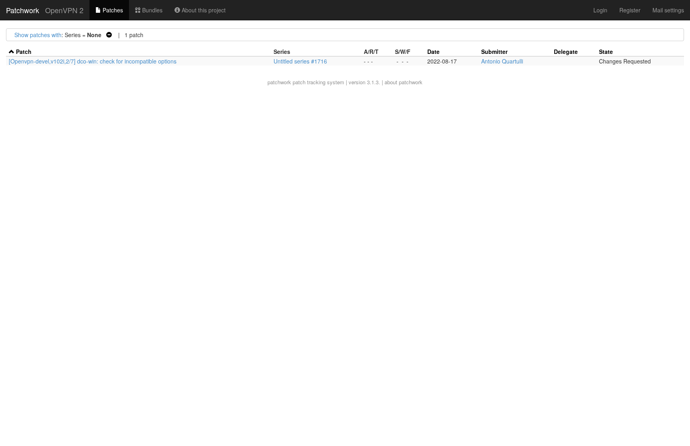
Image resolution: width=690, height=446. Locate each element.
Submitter (494, 52)
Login (600, 10)
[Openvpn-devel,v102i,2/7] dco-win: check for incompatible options (92, 61)
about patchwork (403, 82)
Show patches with (37, 35)
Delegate (566, 52)
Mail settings (668, 10)
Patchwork (22, 10)
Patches (112, 10)
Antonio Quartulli (502, 61)
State (606, 52)
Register (629, 10)
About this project (203, 10)
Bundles (152, 10)
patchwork (279, 82)
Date (433, 52)
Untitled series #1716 (300, 61)
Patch (24, 52)
